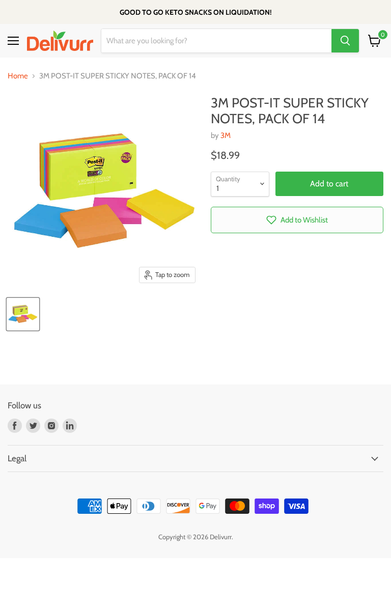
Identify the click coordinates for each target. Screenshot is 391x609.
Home (18, 76)
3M (225, 135)
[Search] (345, 40)
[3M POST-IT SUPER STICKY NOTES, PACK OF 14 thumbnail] (23, 314)
